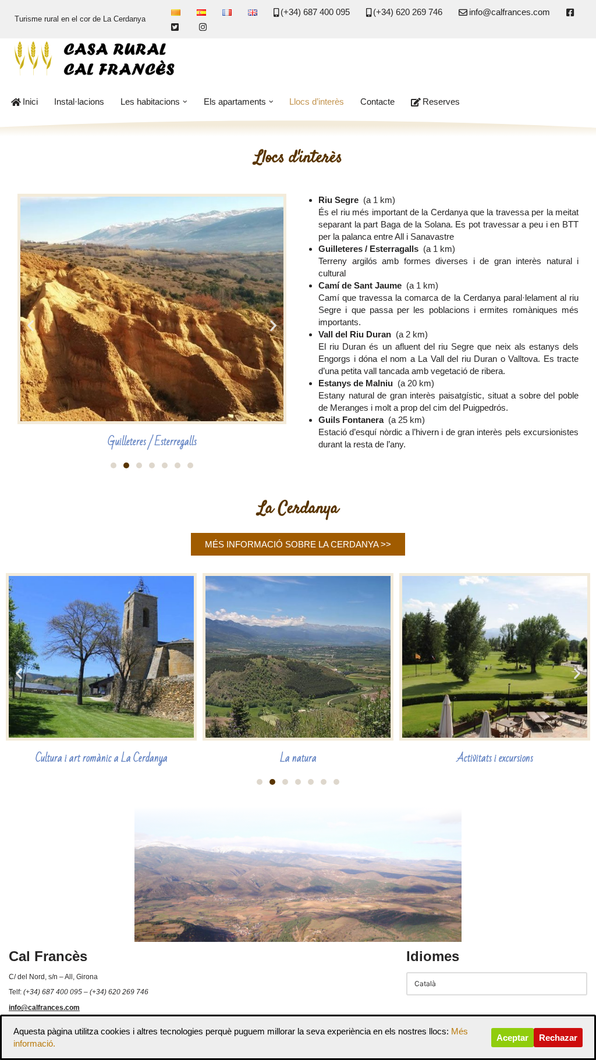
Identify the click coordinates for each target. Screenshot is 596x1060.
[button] (185, 101)
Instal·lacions (79, 101)
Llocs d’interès (316, 101)
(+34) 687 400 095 (315, 12)
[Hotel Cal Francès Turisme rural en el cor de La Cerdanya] (96, 59)
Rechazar (558, 1038)
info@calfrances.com (509, 12)
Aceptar (512, 1038)
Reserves (441, 101)
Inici (30, 101)
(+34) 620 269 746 (407, 12)
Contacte (377, 101)
